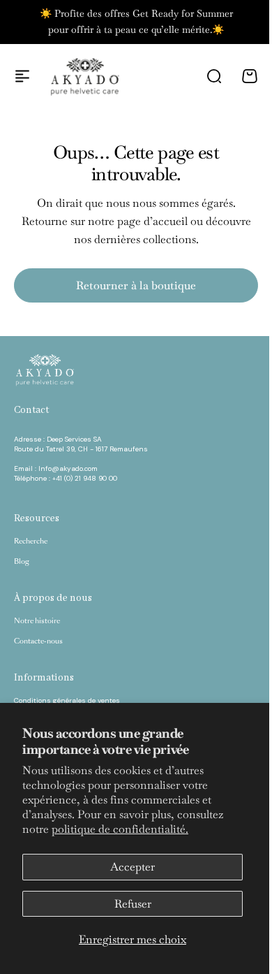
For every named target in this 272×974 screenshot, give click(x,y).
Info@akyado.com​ (69, 468)
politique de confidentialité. (120, 829)
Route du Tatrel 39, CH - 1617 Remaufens (81, 448)
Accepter (132, 866)
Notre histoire (37, 621)
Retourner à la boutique (136, 285)
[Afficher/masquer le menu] (22, 76)
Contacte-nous (38, 641)
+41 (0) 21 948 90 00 (84, 478)
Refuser (132, 903)
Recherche (30, 541)
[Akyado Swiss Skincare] (85, 76)
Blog (21, 562)
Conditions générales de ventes (67, 700)
